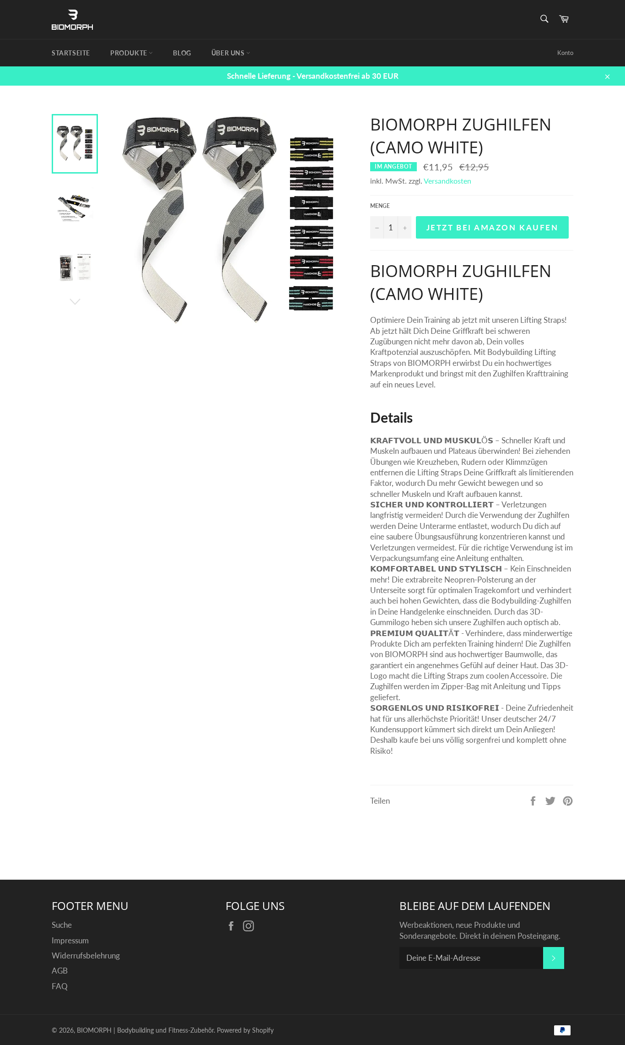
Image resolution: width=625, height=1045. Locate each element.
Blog (182, 53)
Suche (62, 925)
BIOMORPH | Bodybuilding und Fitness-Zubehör (145, 1030)
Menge (380, 205)
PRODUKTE (129, 53)
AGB (60, 970)
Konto (565, 52)
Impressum (70, 940)
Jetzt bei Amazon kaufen (492, 227)
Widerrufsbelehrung (86, 955)
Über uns (228, 53)
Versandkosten (447, 180)
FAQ (60, 986)
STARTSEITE (71, 53)
